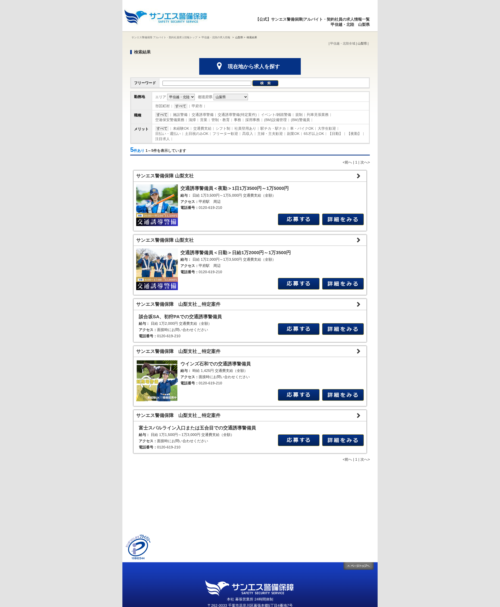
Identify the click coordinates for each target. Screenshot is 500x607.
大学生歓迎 (327, 128)
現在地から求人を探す (254, 66)
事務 (237, 120)
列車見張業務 (318, 114)
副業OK (293, 134)
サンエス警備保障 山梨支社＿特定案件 (178, 304)
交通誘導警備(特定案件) (237, 114)
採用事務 (252, 120)
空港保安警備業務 (169, 120)
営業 (203, 120)
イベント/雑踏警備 (276, 114)
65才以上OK (314, 134)
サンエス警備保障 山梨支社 (165, 175)
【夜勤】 (354, 134)
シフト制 (223, 128)
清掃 (192, 120)
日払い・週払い (168, 134)
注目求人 (162, 139)
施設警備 (180, 114)
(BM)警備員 (300, 120)
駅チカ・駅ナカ (273, 128)
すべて (180, 106)
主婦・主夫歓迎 (270, 134)
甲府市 (197, 106)
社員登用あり (245, 128)
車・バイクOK (302, 128)
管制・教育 (220, 120)
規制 (299, 114)
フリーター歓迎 (225, 134)
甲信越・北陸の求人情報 (216, 37)
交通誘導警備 (203, 114)
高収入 (247, 134)
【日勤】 (335, 134)
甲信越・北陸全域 (342, 43)
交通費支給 (202, 128)
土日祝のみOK (196, 134)
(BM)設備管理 (275, 120)
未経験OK (181, 128)
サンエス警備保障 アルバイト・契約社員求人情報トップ (164, 37)
